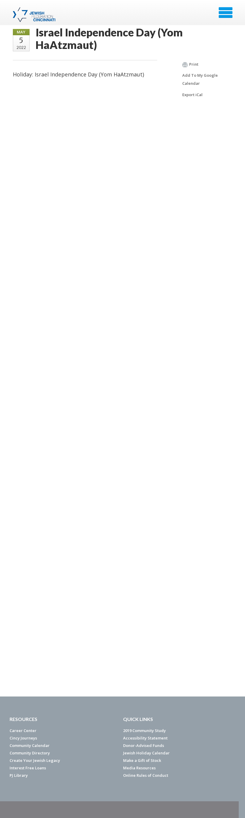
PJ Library (19, 775)
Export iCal (192, 94)
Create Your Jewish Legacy (35, 760)
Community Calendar (30, 745)
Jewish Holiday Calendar (146, 753)
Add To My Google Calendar (200, 79)
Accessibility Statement (145, 738)
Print (193, 64)
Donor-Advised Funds (143, 745)
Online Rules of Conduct (145, 775)
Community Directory (30, 753)
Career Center (23, 730)
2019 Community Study (144, 730)
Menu (225, 12)
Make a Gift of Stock (142, 760)
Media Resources (139, 768)
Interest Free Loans (28, 768)
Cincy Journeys (23, 738)
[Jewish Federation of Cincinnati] (35, 14)
